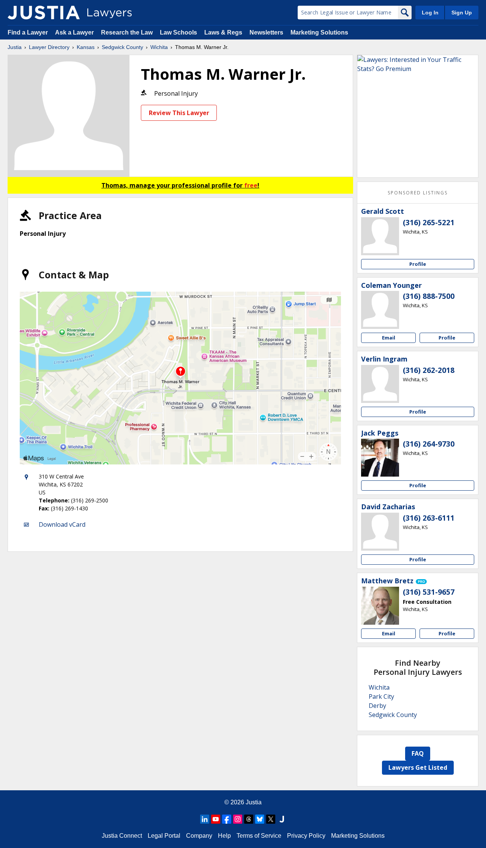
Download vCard (62, 524)
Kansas (86, 47)
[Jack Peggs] (380, 458)
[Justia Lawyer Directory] (44, 12)
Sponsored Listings (418, 192)
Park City (381, 696)
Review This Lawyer (179, 113)
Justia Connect (122, 835)
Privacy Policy (306, 835)
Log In (430, 12)
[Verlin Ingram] (380, 384)
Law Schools (178, 32)
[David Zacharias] (380, 532)
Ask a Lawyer (75, 32)
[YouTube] (215, 819)
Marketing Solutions (319, 32)
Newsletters (266, 32)
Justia (15, 47)
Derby (377, 705)
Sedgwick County (122, 47)
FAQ (418, 753)
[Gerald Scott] (380, 236)
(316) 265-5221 (428, 222)
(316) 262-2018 (428, 370)
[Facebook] (226, 819)
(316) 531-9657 (428, 592)
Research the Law (127, 32)
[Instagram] (237, 819)
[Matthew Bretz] (380, 606)
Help (224, 835)
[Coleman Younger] (380, 310)
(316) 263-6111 (428, 518)
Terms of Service (259, 835)
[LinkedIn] (204, 819)
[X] (270, 819)
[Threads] (248, 819)
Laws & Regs (223, 32)
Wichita (159, 47)
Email (388, 337)
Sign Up (461, 12)
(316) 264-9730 (428, 444)
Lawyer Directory (49, 47)
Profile (417, 264)
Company (199, 835)
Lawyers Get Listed (417, 767)
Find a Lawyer (28, 32)
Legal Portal (164, 835)
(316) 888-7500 (428, 296)
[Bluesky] (259, 819)
